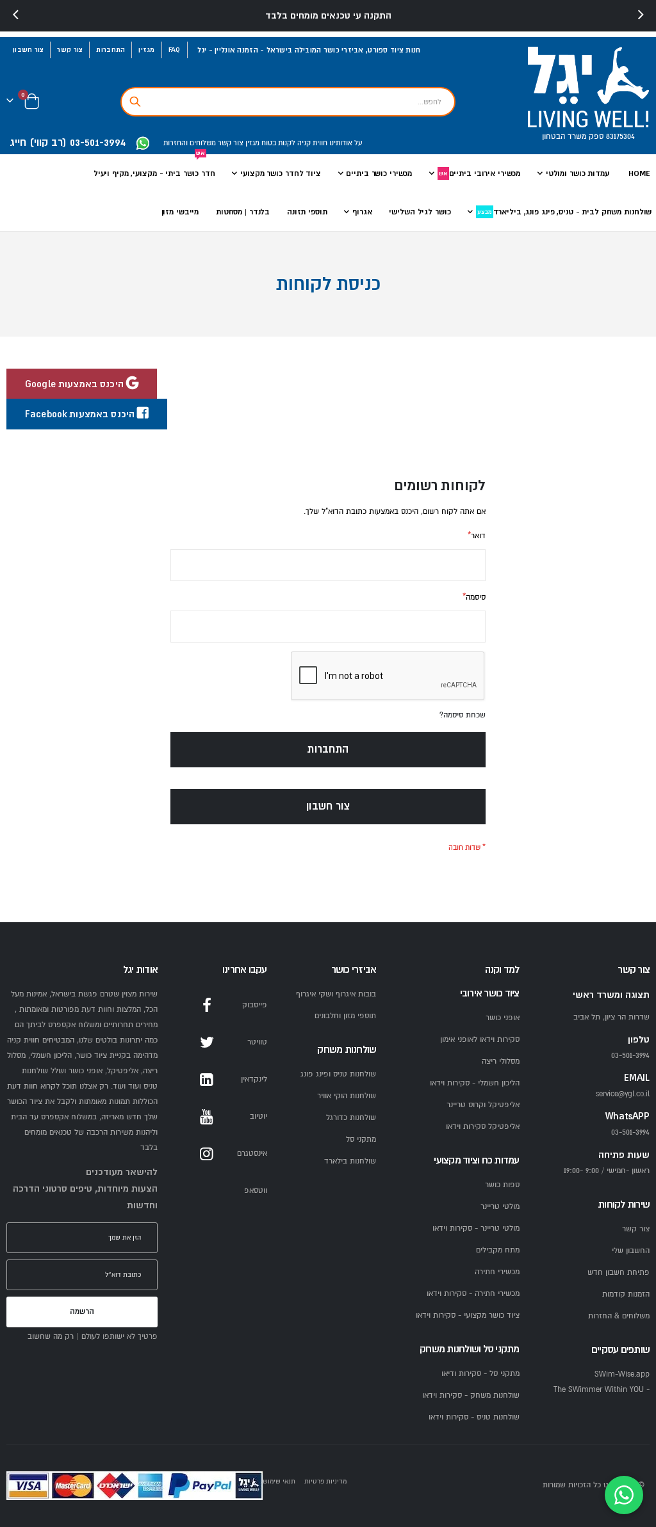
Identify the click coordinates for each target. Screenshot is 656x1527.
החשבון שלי (631, 1251)
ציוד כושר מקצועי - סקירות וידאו (468, 1315)
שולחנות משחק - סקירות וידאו (471, 1395)
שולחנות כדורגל (351, 1118)
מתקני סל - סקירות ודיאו (480, 1374)
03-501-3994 (630, 1132)
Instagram (207, 1154)
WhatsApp (207, 1191)
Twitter (207, 1042)
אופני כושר (503, 1018)
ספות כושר (502, 1185)
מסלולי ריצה (501, 1061)
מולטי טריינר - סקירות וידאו (476, 1228)
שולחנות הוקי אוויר (346, 1096)
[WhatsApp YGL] (143, 144)
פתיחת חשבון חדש (618, 1272)
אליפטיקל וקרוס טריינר (483, 1105)
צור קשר (70, 49)
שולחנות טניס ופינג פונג (338, 1074)
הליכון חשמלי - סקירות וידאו (475, 1083)
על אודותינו (345, 143)
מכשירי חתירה (497, 1272)
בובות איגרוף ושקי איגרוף (336, 994)
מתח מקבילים (498, 1250)
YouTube (207, 1116)
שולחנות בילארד (350, 1161)
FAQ (174, 49)
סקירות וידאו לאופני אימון (480, 1039)
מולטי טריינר (500, 1206)
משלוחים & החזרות (619, 1316)
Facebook (207, 1005)
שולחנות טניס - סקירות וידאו (474, 1417)
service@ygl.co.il (623, 1094)
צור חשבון (28, 49)
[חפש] (135, 101)
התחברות (110, 49)
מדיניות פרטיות (325, 1481)
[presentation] (16, 15)
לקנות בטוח (277, 143)
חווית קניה (311, 143)
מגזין (146, 49)
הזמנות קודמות (626, 1294)
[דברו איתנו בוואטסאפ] (624, 1495)
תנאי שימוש (279, 1481)
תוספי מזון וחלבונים (345, 1016)
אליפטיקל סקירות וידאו (483, 1126)
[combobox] (288, 101)
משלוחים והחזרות (189, 143)
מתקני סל (361, 1139)
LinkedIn (207, 1079)
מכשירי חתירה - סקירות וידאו (473, 1294)
